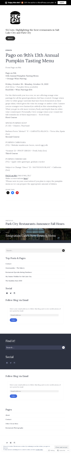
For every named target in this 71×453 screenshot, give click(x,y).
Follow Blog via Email (17, 300)
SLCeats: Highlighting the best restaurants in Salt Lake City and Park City (32, 31)
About (8, 415)
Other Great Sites (12, 424)
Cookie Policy (39, 449)
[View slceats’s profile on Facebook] (7, 293)
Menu (10, 38)
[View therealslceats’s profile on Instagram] (14, 293)
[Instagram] (14, 362)
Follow (13, 320)
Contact (8, 264)
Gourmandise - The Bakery (15, 268)
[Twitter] (10, 362)
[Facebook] (7, 362)
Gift (62, 3)
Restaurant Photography (14, 428)
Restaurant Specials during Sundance (19, 272)
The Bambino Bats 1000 (14, 281)
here (26, 178)
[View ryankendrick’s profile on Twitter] (10, 293)
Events (9, 50)
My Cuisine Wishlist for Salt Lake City (19, 276)
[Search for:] (35, 250)
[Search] (63, 250)
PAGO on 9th (11, 175)
